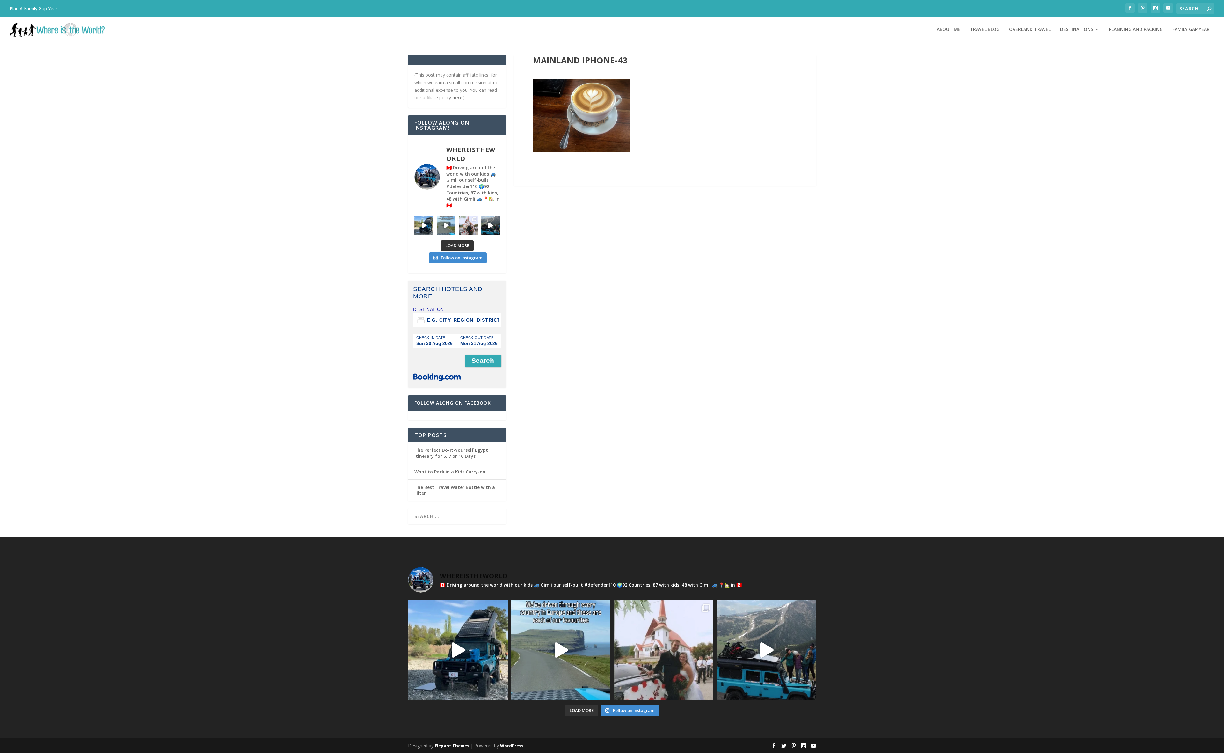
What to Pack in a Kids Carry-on (449, 472)
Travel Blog (985, 29)
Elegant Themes (452, 746)
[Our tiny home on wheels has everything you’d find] (423, 225)
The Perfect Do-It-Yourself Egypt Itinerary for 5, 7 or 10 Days (451, 453)
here (457, 97)
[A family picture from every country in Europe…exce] (490, 225)
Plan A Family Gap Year (33, 8)
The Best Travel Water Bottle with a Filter (454, 490)
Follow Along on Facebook (452, 403)
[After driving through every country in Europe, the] (446, 225)
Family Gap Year (1191, 29)
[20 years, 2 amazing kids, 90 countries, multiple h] (468, 225)
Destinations (1076, 29)
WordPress (511, 746)
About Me (948, 29)
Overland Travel (1030, 29)
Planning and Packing (1136, 29)
